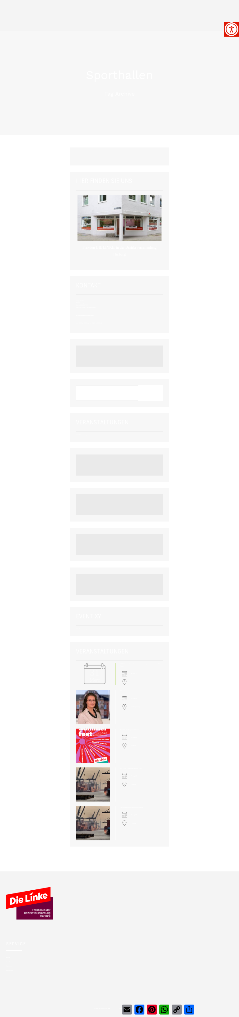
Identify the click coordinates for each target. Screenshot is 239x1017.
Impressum (9, 966)
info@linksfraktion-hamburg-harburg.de (86, 307)
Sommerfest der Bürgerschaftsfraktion (129, 729)
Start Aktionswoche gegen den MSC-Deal (131, 768)
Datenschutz (9, 970)
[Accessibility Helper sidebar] (231, 29)
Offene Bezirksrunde (125, 691)
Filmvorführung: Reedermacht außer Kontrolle (131, 807)
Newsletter (9, 962)
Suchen (151, 393)
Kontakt (8, 957)
